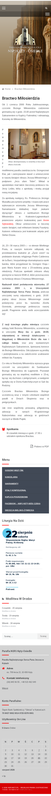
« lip (4, 776)
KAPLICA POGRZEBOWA (16, 497)
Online (9, 728)
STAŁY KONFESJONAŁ (15, 490)
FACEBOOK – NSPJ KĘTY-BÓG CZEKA (22, 503)
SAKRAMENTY (11, 484)
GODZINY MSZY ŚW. (14, 470)
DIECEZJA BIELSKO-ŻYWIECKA (19, 510)
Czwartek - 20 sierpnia (12, 608)
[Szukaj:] (19, 636)
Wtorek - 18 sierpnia (11, 623)
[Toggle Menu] (47, 14)
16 (5, 758)
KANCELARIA (11, 477)
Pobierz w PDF (41, 446)
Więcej (5, 688)
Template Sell (25, 789)
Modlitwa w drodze (19, 598)
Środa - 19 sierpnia (10, 615)
